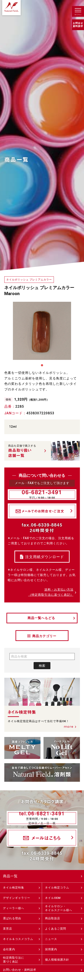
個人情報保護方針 (57, 959)
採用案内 (51, 949)
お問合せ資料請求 (78, 25)
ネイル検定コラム (57, 887)
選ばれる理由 (12, 918)
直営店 (7, 928)
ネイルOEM (53, 897)
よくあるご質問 (55, 928)
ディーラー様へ (13, 908)
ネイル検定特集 (13, 887)
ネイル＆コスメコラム (18, 939)
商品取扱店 (52, 918)
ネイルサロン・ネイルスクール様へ (58, 908)
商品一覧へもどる (41, 618)
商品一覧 (10, 876)
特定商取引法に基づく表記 (13, 959)
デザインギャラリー (16, 897)
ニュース (51, 939)
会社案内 (9, 949)
